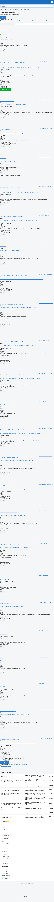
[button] (52, 2)
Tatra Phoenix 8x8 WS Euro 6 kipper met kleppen (12, 133)
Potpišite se (4, 762)
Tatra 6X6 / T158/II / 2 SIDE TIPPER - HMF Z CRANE (13, 104)
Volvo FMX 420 (3, 404)
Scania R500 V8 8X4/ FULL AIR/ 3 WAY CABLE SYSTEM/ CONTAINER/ (17, 743)
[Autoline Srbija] (8, 2)
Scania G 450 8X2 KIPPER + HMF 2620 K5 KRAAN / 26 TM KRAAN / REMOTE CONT (21, 279)
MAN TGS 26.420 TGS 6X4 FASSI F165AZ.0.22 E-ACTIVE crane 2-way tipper (19, 345)
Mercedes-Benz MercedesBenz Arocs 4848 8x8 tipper (13, 489)
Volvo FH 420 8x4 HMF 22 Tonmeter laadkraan (11, 606)
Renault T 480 (3, 634)
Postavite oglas (5, 89)
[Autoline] (1, 9)
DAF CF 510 (3, 687)
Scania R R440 (3, 660)
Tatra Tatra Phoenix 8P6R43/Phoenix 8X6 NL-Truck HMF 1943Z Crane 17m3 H (19, 67)
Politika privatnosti (5, 856)
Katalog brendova (5, 863)
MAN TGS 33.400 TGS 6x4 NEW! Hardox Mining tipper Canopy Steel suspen (19, 307)
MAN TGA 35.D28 (4, 579)
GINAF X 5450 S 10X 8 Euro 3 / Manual (9, 250)
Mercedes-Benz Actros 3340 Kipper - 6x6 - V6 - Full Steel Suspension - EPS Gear (20, 433)
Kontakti (3, 832)
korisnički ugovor (23, 764)
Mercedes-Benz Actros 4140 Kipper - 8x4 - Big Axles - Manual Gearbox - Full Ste (20, 378)
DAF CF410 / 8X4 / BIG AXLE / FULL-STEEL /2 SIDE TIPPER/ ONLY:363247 (19, 192)
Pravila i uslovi (5, 854)
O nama (3, 827)
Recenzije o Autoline (6, 861)
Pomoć (3, 829)
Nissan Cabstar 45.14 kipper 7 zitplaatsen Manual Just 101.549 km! (16, 460)
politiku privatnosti (15, 764)
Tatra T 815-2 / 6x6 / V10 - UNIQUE (9, 161)
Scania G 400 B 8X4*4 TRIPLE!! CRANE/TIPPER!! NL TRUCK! (15, 714)
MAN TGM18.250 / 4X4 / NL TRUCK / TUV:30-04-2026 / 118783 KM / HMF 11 (19, 221)
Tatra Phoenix (3, 37)
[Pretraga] (52, 6)
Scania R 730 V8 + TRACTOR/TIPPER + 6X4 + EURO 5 (14, 515)
